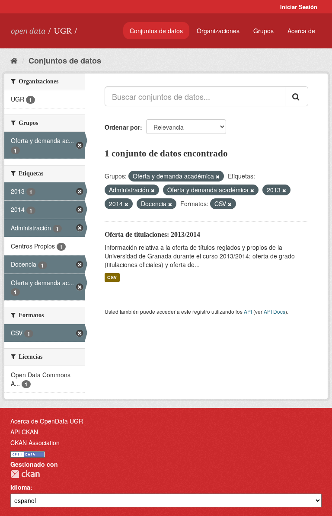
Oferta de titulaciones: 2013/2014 (152, 234)
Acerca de (301, 30)
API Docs (274, 311)
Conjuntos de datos (156, 30)
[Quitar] (218, 176)
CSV (112, 277)
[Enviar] (296, 96)
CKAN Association (35, 442)
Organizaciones (218, 30)
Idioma (20, 487)
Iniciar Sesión (298, 7)
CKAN (25, 473)
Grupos (263, 30)
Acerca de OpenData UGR (46, 421)
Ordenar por (122, 127)
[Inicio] (14, 60)
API (248, 311)
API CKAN (24, 431)
